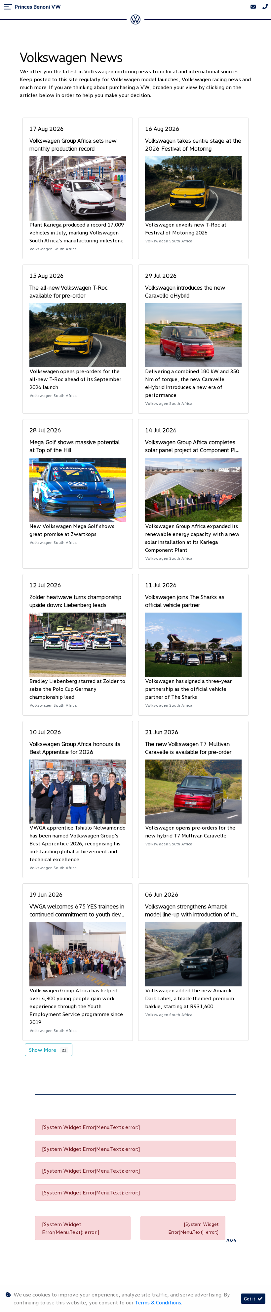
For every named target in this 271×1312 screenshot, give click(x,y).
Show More (47, 1049)
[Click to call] (265, 6)
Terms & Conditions (158, 1302)
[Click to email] (253, 6)
